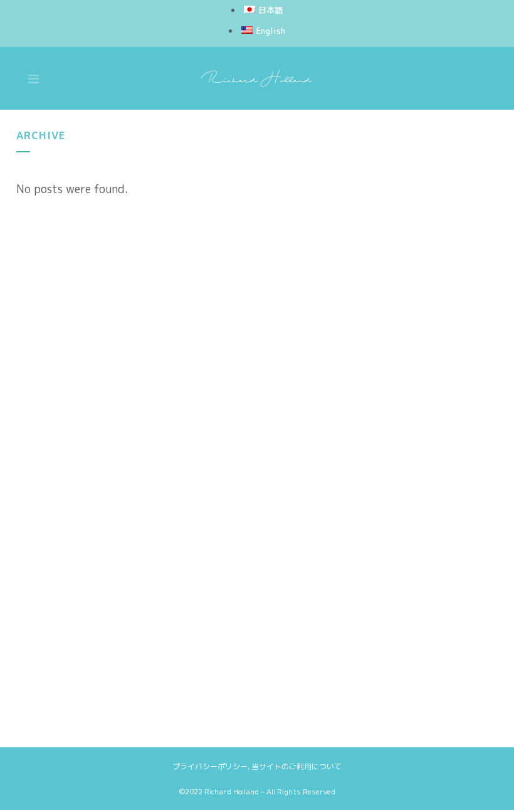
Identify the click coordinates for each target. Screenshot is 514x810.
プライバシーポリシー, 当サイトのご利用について (257, 766)
